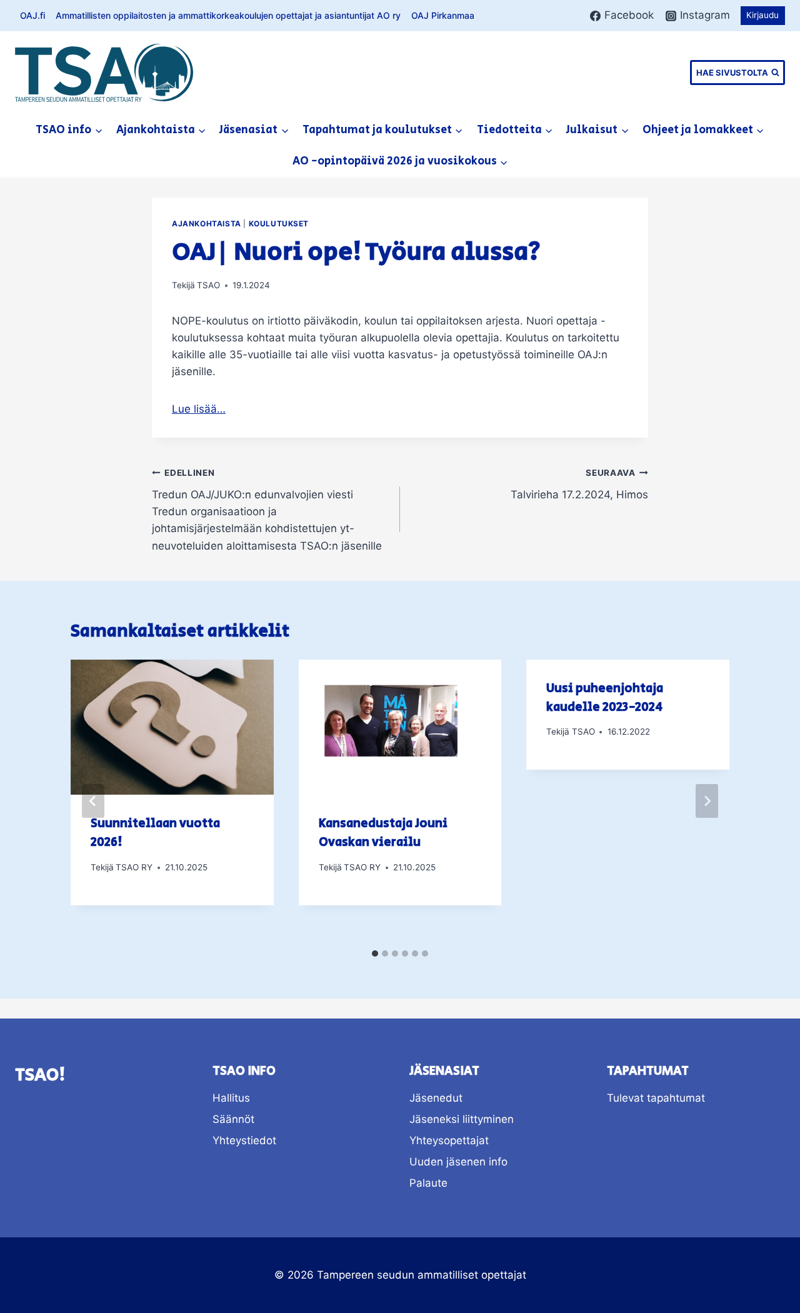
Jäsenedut (435, 1098)
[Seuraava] (707, 801)
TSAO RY (134, 867)
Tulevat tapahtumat (656, 1098)
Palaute (428, 1183)
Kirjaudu (762, 15)
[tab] (375, 953)
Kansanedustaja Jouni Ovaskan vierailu (383, 833)
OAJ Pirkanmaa (442, 15)
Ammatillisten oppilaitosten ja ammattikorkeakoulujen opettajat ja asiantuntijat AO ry (228, 15)
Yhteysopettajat (449, 1140)
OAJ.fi (32, 15)
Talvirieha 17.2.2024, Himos (579, 484)
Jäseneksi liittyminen (461, 1119)
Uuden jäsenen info (458, 1161)
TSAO (208, 285)
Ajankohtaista (206, 223)
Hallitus (231, 1098)
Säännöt (233, 1119)
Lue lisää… (199, 409)
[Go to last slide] (93, 801)
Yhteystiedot (244, 1140)
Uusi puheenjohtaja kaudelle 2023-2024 (604, 698)
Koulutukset (279, 223)
